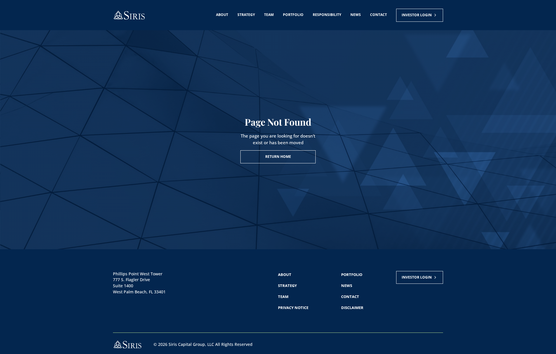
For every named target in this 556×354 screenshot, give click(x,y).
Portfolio (293, 14)
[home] (129, 15)
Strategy (246, 14)
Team (269, 14)
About (222, 14)
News (355, 14)
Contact (378, 14)
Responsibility (327, 14)
